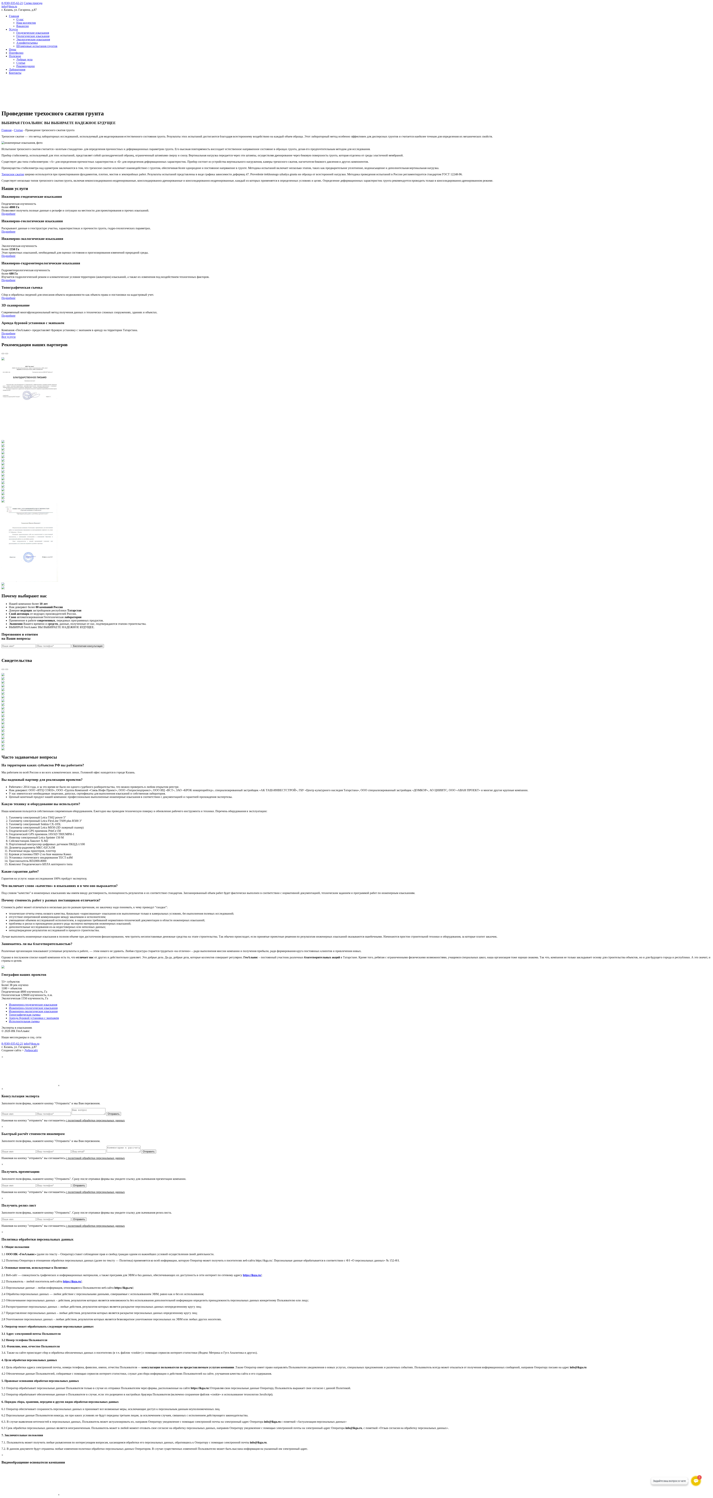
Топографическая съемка (24, 1014)
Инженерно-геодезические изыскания (33, 1004)
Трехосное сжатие (12, 174)
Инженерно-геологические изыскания (33, 1008)
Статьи (20, 62)
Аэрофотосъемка (27, 42)
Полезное (15, 56)
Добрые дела (24, 59)
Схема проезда (33, 3)
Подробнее (8, 213)
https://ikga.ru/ (252, 1275)
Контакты (15, 72)
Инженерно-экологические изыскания (33, 1011)
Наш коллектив (26, 22)
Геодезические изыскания (32, 32)
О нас (20, 19)
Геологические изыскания (32, 36)
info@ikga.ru (9, 6)
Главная (14, 16)
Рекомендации (25, 66)
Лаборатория (17, 69)
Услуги (13, 29)
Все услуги (8, 336)
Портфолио (16, 52)
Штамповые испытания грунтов (36, 46)
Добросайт (31, 1050)
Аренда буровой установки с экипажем (34, 1018)
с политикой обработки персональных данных (114, 652)
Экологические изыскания (33, 39)
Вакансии (22, 26)
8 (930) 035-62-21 (12, 3)
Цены (12, 49)
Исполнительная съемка (24, 1021)
